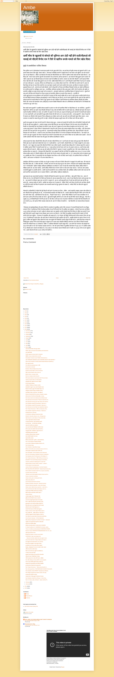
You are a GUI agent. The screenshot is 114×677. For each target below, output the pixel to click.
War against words (29, 363)
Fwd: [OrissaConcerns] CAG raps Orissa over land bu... (37, 401)
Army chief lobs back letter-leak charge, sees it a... (36, 488)
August (27, 338)
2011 (26, 586)
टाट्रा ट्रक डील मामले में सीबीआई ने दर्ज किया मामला (34, 427)
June (27, 341)
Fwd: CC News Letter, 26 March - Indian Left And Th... (37, 579)
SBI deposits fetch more (31, 532)
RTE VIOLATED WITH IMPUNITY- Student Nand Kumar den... (38, 468)
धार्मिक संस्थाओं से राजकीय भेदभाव (31, 548)
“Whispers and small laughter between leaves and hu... (37, 474)
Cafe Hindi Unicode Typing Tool (31, 606)
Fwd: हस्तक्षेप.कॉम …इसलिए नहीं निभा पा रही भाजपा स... (35, 512)
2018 (26, 318)
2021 (26, 314)
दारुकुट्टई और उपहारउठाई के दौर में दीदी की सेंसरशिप (35, 563)
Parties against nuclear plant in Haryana (34, 354)
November (28, 332)
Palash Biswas (29, 595)
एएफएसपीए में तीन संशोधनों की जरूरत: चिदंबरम (33, 381)
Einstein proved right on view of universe (34, 370)
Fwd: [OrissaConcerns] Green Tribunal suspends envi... (37, 399)
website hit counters (28, 38)
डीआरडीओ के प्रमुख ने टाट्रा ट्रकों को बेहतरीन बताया (35, 387)
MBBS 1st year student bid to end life (33, 356)
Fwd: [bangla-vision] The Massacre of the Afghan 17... (37, 456)
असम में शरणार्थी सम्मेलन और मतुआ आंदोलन (33, 348)
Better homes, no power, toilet (32, 374)
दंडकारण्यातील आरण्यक (29, 438)
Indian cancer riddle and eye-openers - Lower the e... (37, 487)
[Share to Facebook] (47, 234)
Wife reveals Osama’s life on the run (33, 372)
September (28, 336)
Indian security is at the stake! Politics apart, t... (35, 510)
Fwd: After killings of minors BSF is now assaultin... (36, 559)
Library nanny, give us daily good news (34, 478)
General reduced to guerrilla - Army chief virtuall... (36, 485)
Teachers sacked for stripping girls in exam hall (35, 461)
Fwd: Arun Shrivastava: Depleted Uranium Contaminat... (37, 454)
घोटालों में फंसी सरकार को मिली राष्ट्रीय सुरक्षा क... (34, 509)
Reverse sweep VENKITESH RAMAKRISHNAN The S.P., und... (39, 530)
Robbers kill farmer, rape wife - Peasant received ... (36, 483)
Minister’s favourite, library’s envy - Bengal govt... (36, 416)
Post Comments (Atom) (34, 280)
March (27, 347)
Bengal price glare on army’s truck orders (34, 534)
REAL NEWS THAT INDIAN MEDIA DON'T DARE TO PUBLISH (38, 619)
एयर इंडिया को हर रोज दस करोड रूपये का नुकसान (34, 545)
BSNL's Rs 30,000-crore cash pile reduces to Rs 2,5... (37, 448)
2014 (26, 325)
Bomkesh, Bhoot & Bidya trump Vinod (33, 368)
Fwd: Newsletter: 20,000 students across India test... (36, 452)
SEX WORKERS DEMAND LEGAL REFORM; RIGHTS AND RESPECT (40, 359)
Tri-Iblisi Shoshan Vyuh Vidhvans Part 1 (32, 625)
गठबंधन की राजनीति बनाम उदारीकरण (32, 425)
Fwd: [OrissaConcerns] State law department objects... (37, 407)
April (27, 345)
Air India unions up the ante (31, 472)
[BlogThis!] (44, 234)
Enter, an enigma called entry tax (32, 376)
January (27, 584)
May (27, 343)
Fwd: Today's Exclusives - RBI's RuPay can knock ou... (37, 458)
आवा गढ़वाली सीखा (29, 352)
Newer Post (26, 278)
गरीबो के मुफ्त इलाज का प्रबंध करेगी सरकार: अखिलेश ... (35, 558)
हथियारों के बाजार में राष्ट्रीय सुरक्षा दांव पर (32, 507)
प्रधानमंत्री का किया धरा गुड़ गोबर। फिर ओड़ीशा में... (34, 392)
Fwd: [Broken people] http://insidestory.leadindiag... (36, 516)
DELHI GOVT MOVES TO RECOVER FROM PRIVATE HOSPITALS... (40, 361)
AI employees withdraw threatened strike (34, 414)
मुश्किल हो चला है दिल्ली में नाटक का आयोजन (33, 498)
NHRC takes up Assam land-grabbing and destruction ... (37, 350)
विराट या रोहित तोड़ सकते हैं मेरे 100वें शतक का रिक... (35, 501)
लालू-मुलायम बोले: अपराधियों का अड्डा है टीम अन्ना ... (35, 430)
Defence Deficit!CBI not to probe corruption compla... (37, 394)
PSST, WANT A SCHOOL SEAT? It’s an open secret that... (37, 470)
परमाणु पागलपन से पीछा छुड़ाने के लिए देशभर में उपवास (34, 576)
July (27, 339)
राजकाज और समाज (29, 494)
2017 (26, 320)
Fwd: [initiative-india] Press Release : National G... (36, 410)
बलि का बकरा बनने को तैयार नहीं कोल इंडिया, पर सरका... (35, 396)
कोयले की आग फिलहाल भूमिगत (31, 523)
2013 (26, 327)
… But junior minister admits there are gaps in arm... (36, 538)
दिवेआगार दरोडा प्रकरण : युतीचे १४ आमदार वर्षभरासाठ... (35, 439)
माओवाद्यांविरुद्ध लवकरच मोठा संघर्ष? (32, 432)
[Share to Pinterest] (49, 234)
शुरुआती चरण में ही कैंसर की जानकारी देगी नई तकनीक (35, 554)
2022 (26, 312)
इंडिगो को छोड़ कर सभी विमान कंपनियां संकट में (33, 492)
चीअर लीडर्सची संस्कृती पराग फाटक (31, 436)
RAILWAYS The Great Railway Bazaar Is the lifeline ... (37, 459)
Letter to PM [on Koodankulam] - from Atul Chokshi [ (36, 467)
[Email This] (43, 234)
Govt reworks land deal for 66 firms (33, 481)
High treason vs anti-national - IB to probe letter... (36, 417)
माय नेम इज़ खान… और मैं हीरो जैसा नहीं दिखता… (34, 423)
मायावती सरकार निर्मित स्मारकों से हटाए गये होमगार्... (34, 490)
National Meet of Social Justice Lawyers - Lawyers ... (37, 463)
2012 (26, 329)
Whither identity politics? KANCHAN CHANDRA (36, 525)
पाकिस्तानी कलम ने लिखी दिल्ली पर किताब (33, 556)
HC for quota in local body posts (32, 465)
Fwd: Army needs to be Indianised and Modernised (36, 397)
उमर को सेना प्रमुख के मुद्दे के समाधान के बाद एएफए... (34, 499)
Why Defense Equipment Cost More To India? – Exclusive (38, 519)
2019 (26, 316)
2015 (26, 323)
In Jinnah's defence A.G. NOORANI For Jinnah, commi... (37, 527)
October (27, 334)
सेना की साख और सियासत (30, 383)
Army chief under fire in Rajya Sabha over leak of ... (36, 539)
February (28, 582)
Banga (27, 593)
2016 (26, 322)
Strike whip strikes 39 (30, 479)
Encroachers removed (30, 367)
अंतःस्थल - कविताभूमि (26, 42)
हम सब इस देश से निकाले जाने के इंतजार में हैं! (33, 565)
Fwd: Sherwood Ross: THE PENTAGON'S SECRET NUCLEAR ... (39, 569)
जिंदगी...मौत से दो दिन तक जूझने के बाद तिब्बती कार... (34, 550)
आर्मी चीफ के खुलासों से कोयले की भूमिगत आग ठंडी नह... (35, 514)
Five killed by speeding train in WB (33, 365)
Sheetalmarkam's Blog (30, 624)
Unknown (28, 597)
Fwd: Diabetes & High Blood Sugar (33, 447)
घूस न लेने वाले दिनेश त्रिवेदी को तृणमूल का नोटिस (32, 620)
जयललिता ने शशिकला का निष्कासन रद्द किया (33, 385)
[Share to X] (46, 234)
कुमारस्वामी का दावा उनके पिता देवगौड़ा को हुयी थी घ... (35, 503)
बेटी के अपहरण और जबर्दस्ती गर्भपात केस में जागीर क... (35, 428)
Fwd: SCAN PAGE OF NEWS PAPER (33, 441)
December (28, 330)
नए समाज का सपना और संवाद (30, 552)
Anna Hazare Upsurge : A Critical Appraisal (35, 518)
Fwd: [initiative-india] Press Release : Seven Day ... (36, 578)
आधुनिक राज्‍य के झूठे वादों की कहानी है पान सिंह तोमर (34, 521)
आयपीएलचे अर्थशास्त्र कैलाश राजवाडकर (32, 434)
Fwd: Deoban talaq (30, 445)
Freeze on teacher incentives (32, 476)
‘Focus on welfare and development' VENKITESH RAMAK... (38, 528)
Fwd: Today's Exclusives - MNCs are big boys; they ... (37, 408)
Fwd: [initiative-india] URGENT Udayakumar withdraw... (37, 570)
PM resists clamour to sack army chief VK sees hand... (37, 377)
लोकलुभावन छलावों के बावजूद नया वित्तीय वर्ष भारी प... (34, 390)
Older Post (88, 278)
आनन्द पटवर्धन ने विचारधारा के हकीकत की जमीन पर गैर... (35, 443)
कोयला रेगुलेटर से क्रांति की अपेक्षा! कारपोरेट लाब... (34, 450)
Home (57, 278)
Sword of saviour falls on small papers (34, 379)
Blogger (62, 667)
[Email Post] (41, 234)
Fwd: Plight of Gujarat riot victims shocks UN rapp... (36, 572)
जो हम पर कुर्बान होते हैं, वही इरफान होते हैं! (33, 419)
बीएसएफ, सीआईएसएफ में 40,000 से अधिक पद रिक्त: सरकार (36, 547)
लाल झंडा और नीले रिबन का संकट (31, 574)
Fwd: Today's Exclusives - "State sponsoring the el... (36, 567)
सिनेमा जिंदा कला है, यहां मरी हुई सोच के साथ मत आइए (35, 505)
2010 (26, 588)
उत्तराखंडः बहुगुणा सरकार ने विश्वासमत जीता (33, 496)
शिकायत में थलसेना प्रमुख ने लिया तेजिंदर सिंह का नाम (35, 388)
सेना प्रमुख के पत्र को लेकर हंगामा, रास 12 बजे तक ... (35, 541)
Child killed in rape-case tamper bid (33, 536)
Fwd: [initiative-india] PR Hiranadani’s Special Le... (36, 403)
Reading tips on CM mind (31, 412)
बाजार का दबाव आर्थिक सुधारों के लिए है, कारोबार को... (35, 561)
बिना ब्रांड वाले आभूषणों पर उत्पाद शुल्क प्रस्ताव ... (34, 543)
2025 (26, 311)
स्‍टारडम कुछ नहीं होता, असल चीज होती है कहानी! (34, 421)
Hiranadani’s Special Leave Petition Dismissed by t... (37, 357)
